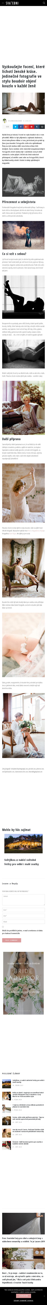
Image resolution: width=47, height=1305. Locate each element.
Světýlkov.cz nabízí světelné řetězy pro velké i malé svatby (28, 1081)
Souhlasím (23, 1296)
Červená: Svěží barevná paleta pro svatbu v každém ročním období (28, 1143)
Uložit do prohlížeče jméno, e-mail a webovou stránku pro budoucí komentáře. (22, 932)
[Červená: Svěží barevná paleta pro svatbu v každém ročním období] (6, 1145)
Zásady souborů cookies (23, 1301)
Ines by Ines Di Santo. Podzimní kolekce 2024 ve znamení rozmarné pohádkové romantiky (28, 1130)
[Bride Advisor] (23, 952)
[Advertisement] (23, 34)
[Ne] (44, 1296)
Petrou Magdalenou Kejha (35, 530)
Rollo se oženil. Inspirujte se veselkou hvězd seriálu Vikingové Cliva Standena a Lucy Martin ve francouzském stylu (28, 1094)
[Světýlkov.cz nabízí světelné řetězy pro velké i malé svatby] (6, 1083)
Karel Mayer (12, 533)
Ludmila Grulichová (16, 121)
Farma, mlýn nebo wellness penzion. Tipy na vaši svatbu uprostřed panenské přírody (28, 1118)
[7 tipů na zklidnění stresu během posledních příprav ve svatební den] (6, 1108)
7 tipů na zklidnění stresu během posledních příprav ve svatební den (28, 1106)
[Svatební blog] (12, 3)
